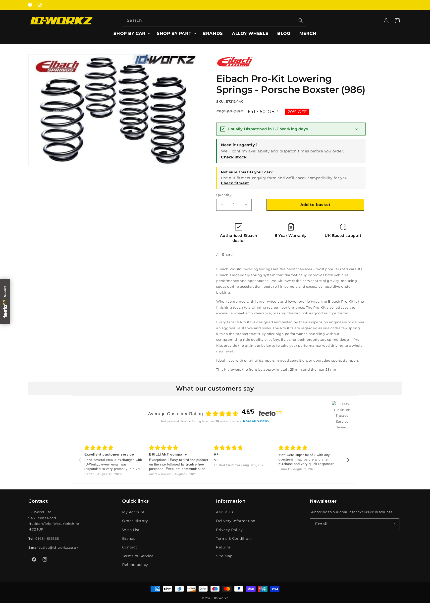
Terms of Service (138, 556)
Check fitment (235, 183)
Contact (129, 547)
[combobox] (214, 20)
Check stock (234, 157)
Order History (135, 521)
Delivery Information (235, 521)
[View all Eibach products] (235, 68)
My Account (133, 512)
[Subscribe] (393, 524)
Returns (223, 547)
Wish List (131, 530)
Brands (128, 538)
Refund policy (135, 564)
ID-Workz (221, 598)
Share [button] (227, 254)
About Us (224, 512)
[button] (130, 33)
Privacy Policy (229, 530)
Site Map (224, 556)
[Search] (300, 20)
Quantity (223, 195)
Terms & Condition (233, 538)
